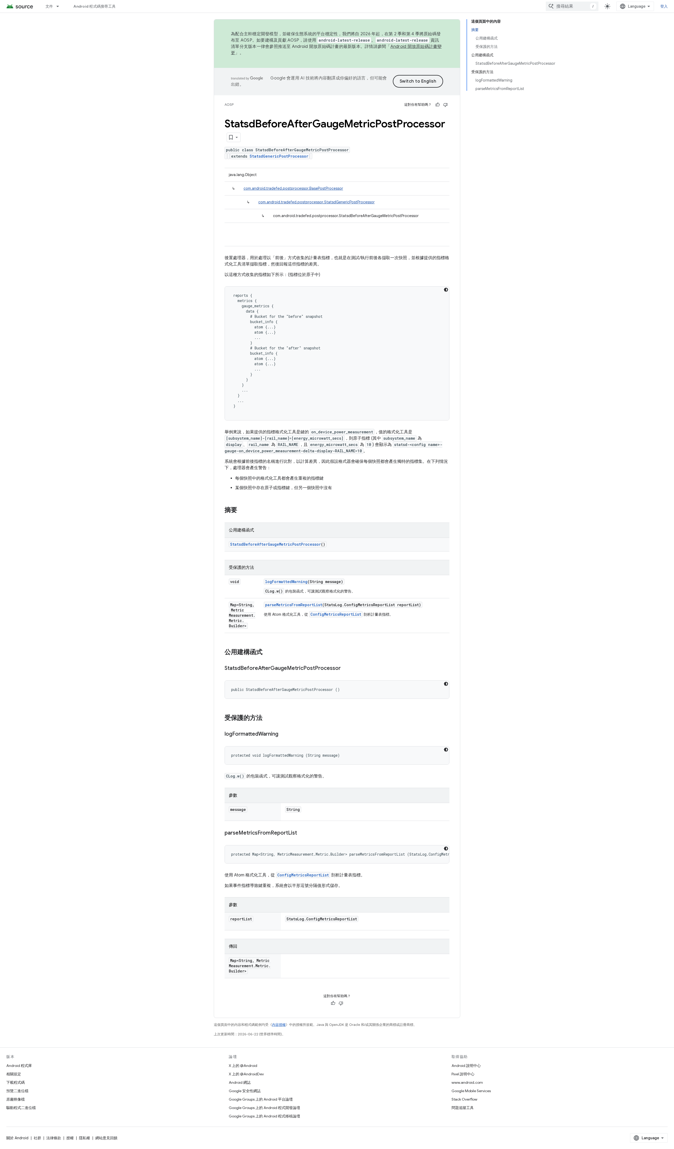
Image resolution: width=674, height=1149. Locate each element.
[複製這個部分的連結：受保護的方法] (267, 718)
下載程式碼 (15, 1082)
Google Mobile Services (471, 1090)
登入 (664, 6)
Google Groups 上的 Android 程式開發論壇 (264, 1107)
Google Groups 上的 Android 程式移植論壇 (264, 1116)
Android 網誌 (240, 1082)
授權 (70, 1138)
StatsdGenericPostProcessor (279, 156)
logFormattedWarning (286, 581)
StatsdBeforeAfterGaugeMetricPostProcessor (275, 544)
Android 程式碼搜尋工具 (94, 6)
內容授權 (279, 1024)
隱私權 (84, 1138)
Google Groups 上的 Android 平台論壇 (261, 1099)
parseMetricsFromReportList (293, 604)
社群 (37, 1138)
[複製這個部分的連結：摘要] (242, 510)
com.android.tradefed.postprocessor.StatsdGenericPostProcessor (316, 202)
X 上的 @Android (243, 1065)
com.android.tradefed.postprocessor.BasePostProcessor (293, 188)
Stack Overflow (464, 1099)
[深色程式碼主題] (446, 290)
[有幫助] (438, 105)
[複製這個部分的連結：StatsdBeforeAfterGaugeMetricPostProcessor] (346, 668)
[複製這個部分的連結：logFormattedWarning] (283, 734)
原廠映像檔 (15, 1099)
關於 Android (17, 1138)
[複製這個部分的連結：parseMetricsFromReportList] (302, 833)
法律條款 (53, 1138)
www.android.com (467, 1082)
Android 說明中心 (466, 1065)
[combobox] (572, 6)
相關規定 (13, 1074)
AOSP (229, 104)
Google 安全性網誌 (245, 1090)
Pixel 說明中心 (463, 1074)
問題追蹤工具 (463, 1107)
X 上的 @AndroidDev (246, 1074)
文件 (49, 6)
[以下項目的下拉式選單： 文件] (60, 6)
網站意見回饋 (106, 1138)
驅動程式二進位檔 (21, 1107)
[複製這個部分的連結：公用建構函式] (267, 652)
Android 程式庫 (19, 1065)
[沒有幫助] (445, 105)
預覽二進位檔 (17, 1090)
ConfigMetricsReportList (335, 614)
